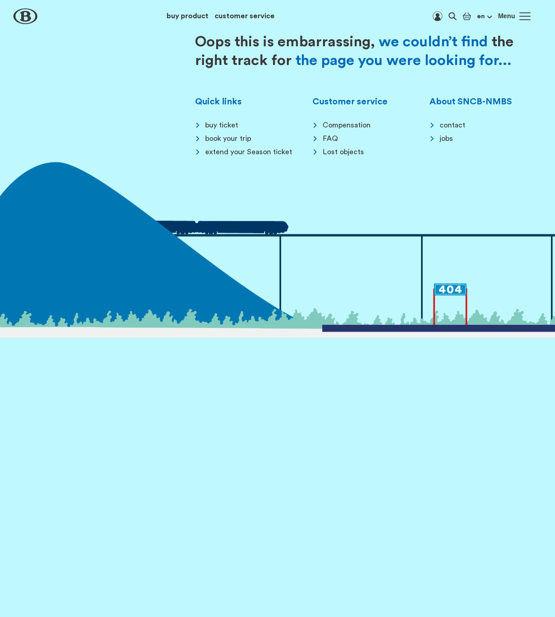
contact (452, 125)
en (481, 16)
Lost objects (343, 151)
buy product (187, 15)
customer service (245, 15)
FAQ (330, 138)
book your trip (228, 138)
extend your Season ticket (248, 151)
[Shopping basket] (467, 16)
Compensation (347, 125)
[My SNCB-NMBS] (437, 16)
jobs (446, 138)
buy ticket (221, 125)
